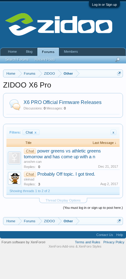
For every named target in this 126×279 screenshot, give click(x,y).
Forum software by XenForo (24, 242)
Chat (31, 132)
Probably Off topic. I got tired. (66, 174)
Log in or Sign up (104, 4)
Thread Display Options (63, 200)
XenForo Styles (90, 246)
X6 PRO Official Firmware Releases (63, 102)
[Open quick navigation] (119, 73)
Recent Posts (45, 59)
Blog (29, 51)
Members (71, 51)
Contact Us (104, 235)
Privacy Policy (113, 242)
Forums (48, 52)
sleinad (29, 179)
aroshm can (33, 161)
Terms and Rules (87, 242)
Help (119, 235)
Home (12, 51)
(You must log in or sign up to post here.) (93, 207)
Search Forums (17, 59)
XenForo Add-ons (62, 246)
